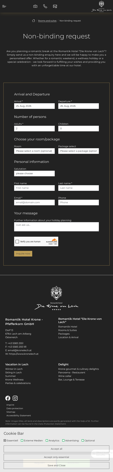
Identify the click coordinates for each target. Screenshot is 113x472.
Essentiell (12, 440)
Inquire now (23, 253)
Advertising (72, 440)
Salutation (20, 168)
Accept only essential (56, 457)
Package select (67, 146)
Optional (90, 440)
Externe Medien (33, 440)
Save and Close (56, 465)
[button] (4, 6)
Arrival (18, 101)
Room (17, 146)
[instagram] (16, 399)
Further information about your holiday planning (42, 220)
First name (20, 183)
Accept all (56, 448)
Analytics (54, 440)
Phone (62, 197)
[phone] (45, 6)
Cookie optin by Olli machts (100, 471)
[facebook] (9, 399)
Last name (65, 183)
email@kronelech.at (20, 350)
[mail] (55, 6)
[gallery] (35, 6)
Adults (18, 123)
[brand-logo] (101, 6)
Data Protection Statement (52, 424)
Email (18, 197)
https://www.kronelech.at (24, 353)
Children (63, 123)
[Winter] (33, 20)
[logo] (56, 298)
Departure (65, 101)
